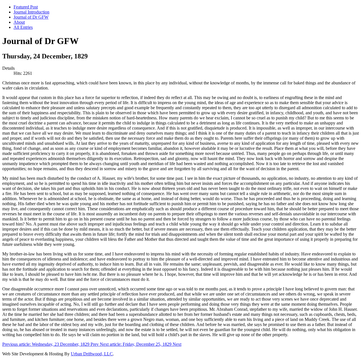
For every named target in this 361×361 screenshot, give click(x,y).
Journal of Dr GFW (31, 17)
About (19, 22)
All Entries (23, 27)
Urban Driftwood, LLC (92, 353)
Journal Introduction (31, 12)
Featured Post (26, 7)
